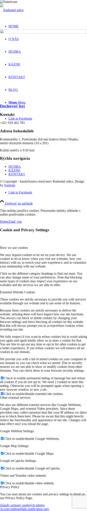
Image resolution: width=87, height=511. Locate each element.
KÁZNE (14, 170)
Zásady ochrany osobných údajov (22, 505)
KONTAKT (16, 174)
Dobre (4, 221)
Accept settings (10, 509)
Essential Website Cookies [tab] (17, 292)
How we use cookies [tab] (14, 247)
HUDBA (14, 166)
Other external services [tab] (15, 397)
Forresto (9, 185)
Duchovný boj (12, 106)
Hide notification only (34, 509)
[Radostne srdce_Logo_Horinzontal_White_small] (12, 10)
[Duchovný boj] (43, 32)
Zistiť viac (15, 221)
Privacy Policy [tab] (9, 487)
